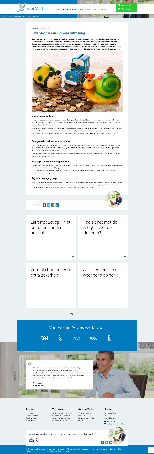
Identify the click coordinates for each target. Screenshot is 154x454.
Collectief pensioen (32, 415)
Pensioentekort (31, 420)
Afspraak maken (126, 9)
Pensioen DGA (31, 418)
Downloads (82, 415)
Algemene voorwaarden (86, 418)
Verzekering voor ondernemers (62, 413)
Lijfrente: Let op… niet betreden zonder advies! (50, 227)
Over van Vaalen (85, 9)
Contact (103, 9)
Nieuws (95, 9)
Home (57, 9)
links (119, 449)
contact (77, 185)
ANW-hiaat (30, 413)
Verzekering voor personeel (61, 418)
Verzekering (74, 9)
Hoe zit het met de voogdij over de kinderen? (100, 227)
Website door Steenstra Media (59, 451)
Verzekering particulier (59, 420)
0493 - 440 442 (126, 5)
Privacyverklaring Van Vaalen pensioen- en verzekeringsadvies (87, 449)
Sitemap (112, 449)
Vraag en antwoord (84, 413)
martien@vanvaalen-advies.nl (116, 424)
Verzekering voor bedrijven (61, 415)
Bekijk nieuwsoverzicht (77, 314)
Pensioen (65, 9)
